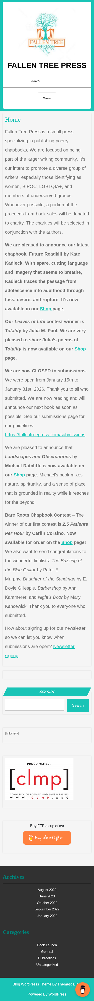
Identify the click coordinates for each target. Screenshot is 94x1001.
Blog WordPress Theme (32, 984)
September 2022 (47, 909)
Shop (46, 308)
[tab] (79, 81)
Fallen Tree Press (47, 65)
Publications (47, 958)
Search (47, 692)
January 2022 (47, 916)
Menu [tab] (47, 98)
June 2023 (47, 896)
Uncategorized (47, 965)
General (47, 952)
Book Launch (47, 945)
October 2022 (47, 903)
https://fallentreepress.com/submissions (45, 434)
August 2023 (47, 890)
